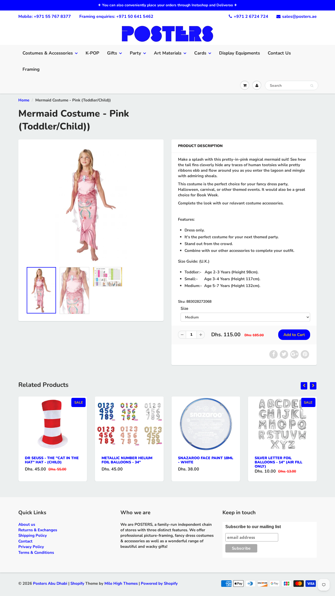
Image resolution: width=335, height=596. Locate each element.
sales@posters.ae (299, 16)
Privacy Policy (31, 546)
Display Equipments (239, 53)
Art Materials (167, 53)
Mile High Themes (121, 583)
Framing (31, 69)
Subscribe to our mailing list (253, 526)
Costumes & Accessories (48, 53)
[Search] (312, 86)
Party (135, 53)
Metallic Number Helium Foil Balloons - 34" (127, 460)
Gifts (112, 53)
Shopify (77, 583)
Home (23, 100)
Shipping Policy (32, 535)
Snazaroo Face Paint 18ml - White (205, 460)
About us (26, 524)
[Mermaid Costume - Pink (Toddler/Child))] (91, 204)
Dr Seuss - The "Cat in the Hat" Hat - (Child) (52, 460)
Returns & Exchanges (37, 530)
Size (184, 308)
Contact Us (279, 53)
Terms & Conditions (36, 552)
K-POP (92, 53)
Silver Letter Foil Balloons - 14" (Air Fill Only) (278, 462)
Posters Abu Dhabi (50, 583)
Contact (25, 541)
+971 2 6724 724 (251, 16)
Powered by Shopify (159, 583)
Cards (200, 53)
